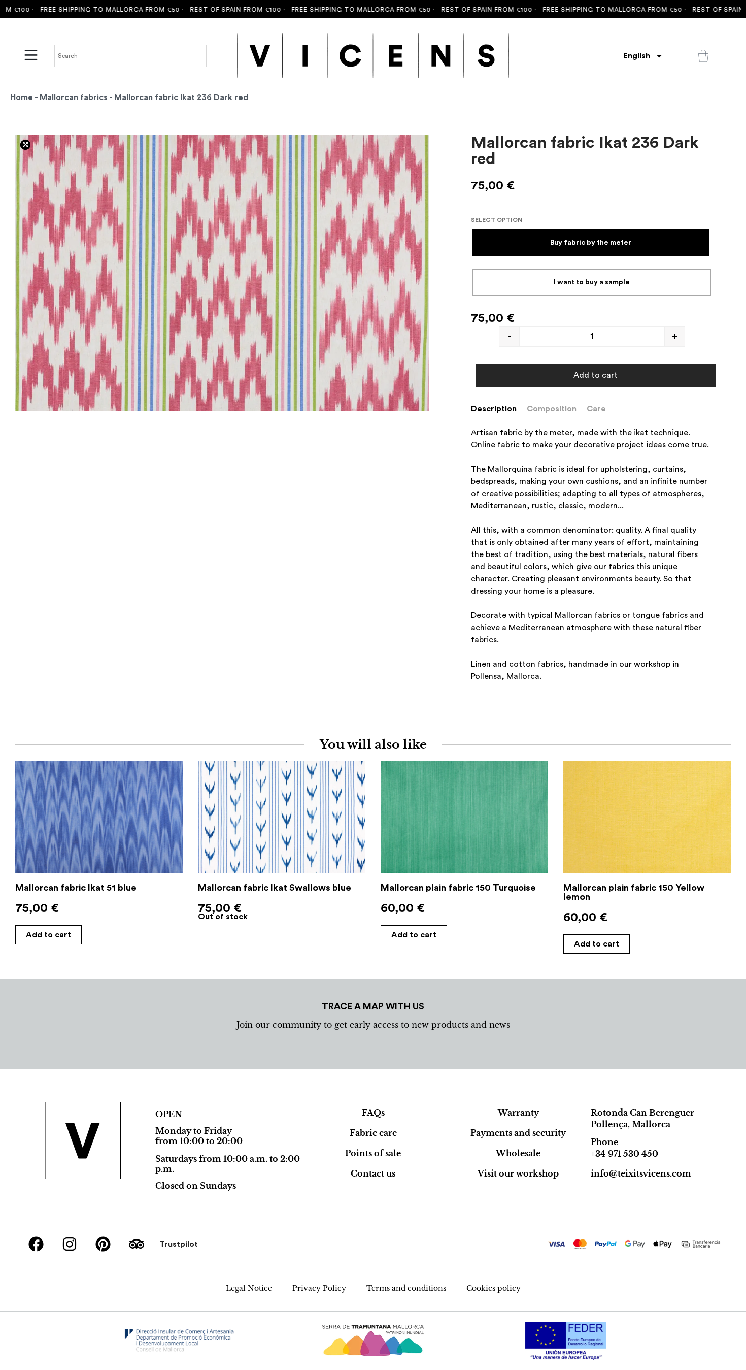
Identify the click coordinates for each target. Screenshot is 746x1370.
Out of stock (223, 916)
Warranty (518, 1112)
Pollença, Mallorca (630, 1124)
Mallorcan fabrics (74, 97)
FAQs (373, 1112)
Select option (496, 220)
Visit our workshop (518, 1173)
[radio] (591, 242)
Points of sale (373, 1153)
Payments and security (518, 1133)
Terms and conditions (406, 1288)
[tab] (498, 408)
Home (21, 97)
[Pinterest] (103, 1244)
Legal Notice (249, 1288)
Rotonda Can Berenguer (642, 1112)
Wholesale (518, 1153)
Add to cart (595, 375)
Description (494, 409)
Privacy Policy (319, 1288)
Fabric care (373, 1133)
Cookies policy (493, 1288)
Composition (552, 409)
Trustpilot (178, 1244)
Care (596, 409)
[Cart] (703, 56)
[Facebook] (36, 1244)
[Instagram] (69, 1244)
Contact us (373, 1173)
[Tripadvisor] (136, 1244)
